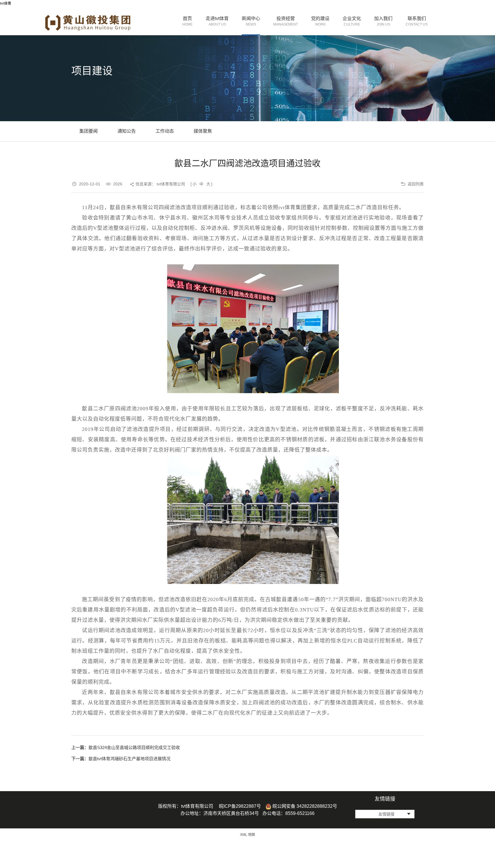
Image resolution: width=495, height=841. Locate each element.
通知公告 (126, 131)
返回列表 (416, 184)
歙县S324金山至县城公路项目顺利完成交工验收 (134, 747)
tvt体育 (5, 3)
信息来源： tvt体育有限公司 (160, 184)
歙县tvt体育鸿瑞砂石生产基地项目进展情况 (129, 758)
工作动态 (165, 131)
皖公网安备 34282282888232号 (304, 806)
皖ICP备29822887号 (240, 806)
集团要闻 (88, 131)
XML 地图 (247, 835)
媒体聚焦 (203, 131)
